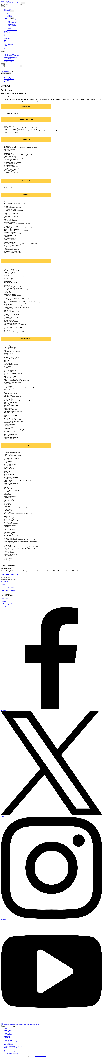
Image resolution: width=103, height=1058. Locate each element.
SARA (5, 1050)
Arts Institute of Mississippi (11, 76)
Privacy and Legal (8, 1044)
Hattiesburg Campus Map (7, 587)
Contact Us (3, 584)
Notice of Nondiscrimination (11, 1041)
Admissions (7, 10)
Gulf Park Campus (8, 591)
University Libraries (12, 30)
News (5, 45)
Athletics (6, 35)
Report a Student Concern (10, 1047)
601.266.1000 (4, 582)
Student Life (7, 33)
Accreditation (7, 1030)
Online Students (8, 58)
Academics (6, 18)
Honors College (11, 24)
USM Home (4, 71)
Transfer (9, 13)
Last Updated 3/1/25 (40, 1056)
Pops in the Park (8, 80)
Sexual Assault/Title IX (10, 1051)
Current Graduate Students (10, 57)
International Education (13, 27)
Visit (5, 40)
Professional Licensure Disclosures (13, 1046)
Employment (7, 1036)
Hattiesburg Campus (9, 574)
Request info (7, 38)
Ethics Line (7, 1037)
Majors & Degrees (8, 44)
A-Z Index (6, 1029)
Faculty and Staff (8, 61)
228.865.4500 (4, 598)
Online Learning (11, 28)
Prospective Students (9, 54)
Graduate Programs (12, 21)
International (10, 16)
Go (21, 4)
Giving (5, 48)
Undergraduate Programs (13, 19)
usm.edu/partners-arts (83, 571)
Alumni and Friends (9, 60)
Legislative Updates (9, 1040)
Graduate (9, 15)
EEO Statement (8, 1034)
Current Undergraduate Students (12, 55)
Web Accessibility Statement (11, 1053)
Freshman (9, 12)
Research (6, 31)
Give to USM (4, 606)
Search (3, 64)
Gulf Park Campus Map (7, 604)
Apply (5, 41)
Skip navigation (5, 1)
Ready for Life (7, 9)
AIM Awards (7, 77)
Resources (6, 81)
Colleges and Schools (12, 22)
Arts (5, 34)
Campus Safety (8, 1031)
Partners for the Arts (9, 79)
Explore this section (6, 73)
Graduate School (11, 25)
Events (5, 47)
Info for (3, 51)
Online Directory (8, 1043)
